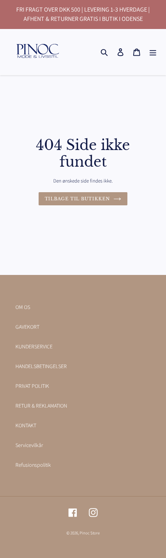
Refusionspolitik (33, 464)
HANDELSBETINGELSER (41, 366)
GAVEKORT (27, 326)
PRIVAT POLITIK (32, 385)
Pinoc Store (90, 533)
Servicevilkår (29, 445)
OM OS (22, 307)
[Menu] (153, 52)
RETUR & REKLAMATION (41, 405)
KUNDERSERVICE (34, 346)
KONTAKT (25, 425)
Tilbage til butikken (77, 198)
